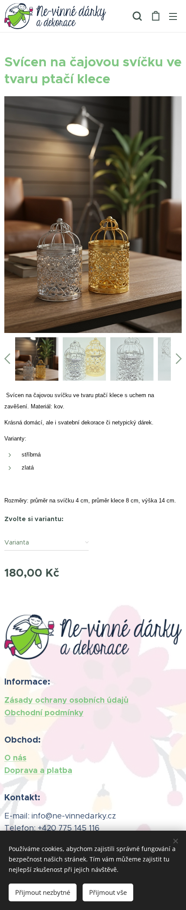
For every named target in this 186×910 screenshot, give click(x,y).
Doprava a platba (38, 770)
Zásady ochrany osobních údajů (66, 700)
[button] (137, 16)
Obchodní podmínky (43, 713)
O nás (15, 758)
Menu (173, 16)
